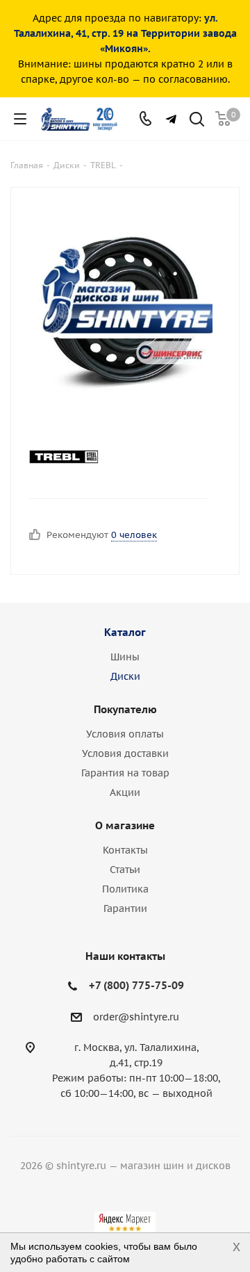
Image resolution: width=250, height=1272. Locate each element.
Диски (125, 676)
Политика (125, 889)
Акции (125, 792)
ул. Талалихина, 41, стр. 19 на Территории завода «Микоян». (125, 33)
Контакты (125, 850)
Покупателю (125, 709)
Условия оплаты (125, 734)
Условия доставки (125, 753)
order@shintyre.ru (136, 1017)
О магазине (125, 825)
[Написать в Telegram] (171, 119)
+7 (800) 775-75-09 (136, 985)
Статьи (125, 869)
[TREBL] (114, 456)
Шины (125, 657)
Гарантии (125, 908)
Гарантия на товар (125, 773)
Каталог (125, 632)
